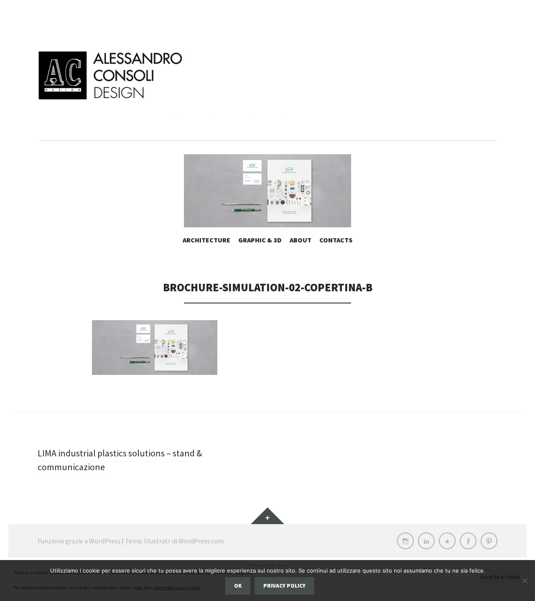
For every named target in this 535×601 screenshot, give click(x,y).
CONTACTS (335, 240)
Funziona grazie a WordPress (79, 541)
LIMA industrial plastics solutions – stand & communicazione (120, 460)
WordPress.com (201, 541)
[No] (524, 580)
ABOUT (300, 240)
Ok (238, 585)
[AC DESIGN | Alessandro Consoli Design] (267, 94)
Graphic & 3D (260, 240)
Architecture (206, 240)
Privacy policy (284, 585)
